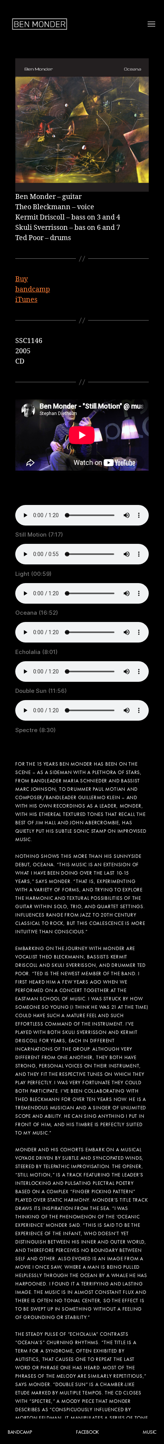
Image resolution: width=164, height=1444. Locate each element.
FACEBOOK (87, 1432)
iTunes (26, 299)
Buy (21, 279)
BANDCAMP (20, 1432)
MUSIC (149, 1432)
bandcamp (32, 289)
